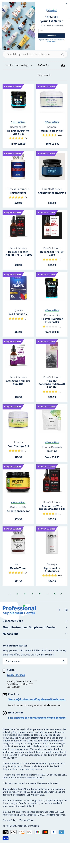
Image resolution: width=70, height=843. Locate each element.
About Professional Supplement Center (29, 627)
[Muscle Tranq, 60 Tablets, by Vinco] (18, 542)
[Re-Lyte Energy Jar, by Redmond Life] (18, 480)
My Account (10, 634)
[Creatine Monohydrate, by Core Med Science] (52, 166)
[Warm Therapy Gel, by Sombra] (52, 99)
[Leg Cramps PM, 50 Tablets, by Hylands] (18, 287)
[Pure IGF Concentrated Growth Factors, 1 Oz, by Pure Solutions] (52, 354)
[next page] (61, 593)
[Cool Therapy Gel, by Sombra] (18, 420)
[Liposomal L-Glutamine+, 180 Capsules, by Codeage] (52, 542)
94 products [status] (44, 75)
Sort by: (16, 65)
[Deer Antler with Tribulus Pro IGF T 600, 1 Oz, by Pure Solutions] (52, 480)
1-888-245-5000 (16, 675)
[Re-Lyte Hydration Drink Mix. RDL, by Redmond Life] (18, 99)
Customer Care (13, 621)
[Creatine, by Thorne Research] (52, 420)
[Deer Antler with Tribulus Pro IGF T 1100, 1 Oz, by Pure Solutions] (18, 225)
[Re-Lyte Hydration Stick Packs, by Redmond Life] (52, 287)
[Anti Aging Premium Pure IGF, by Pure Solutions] (18, 354)
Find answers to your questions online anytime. (37, 718)
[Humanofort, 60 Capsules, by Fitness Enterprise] (18, 166)
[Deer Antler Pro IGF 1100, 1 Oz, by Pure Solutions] (52, 225)
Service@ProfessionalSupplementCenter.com (36, 699)
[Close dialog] (66, 3)
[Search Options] (63, 54)
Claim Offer (51, 36)
